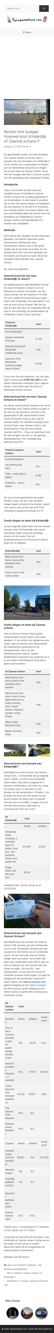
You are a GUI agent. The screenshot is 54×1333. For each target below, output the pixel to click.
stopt (10, 298)
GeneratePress (45, 1329)
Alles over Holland (16, 1265)
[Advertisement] (27, 64)
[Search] (44, 8)
